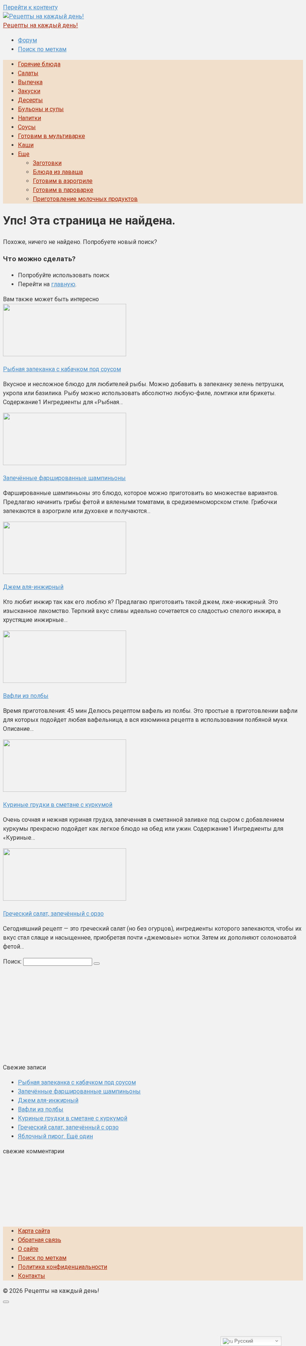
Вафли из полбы (40, 1109)
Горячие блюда (39, 64)
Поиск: (13, 961)
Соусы (27, 127)
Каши (26, 145)
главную (63, 284)
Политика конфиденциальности (62, 1266)
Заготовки (47, 163)
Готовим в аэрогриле (63, 180)
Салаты (28, 73)
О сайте (28, 1248)
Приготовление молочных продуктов (85, 198)
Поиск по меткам (42, 49)
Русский (243, 1341)
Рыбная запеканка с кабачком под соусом (77, 1082)
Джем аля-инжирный (48, 1100)
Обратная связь (39, 1239)
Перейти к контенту (30, 7)
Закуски (29, 91)
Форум (27, 40)
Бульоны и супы (41, 109)
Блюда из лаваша (58, 172)
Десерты (30, 100)
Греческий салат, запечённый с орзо (68, 1127)
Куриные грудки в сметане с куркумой (72, 1118)
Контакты (31, 1275)
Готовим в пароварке (63, 189)
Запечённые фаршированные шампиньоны (79, 1091)
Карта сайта (34, 1230)
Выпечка (30, 82)
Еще (23, 154)
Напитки (29, 118)
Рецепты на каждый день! (40, 25)
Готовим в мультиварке (51, 136)
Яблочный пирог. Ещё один (55, 1136)
